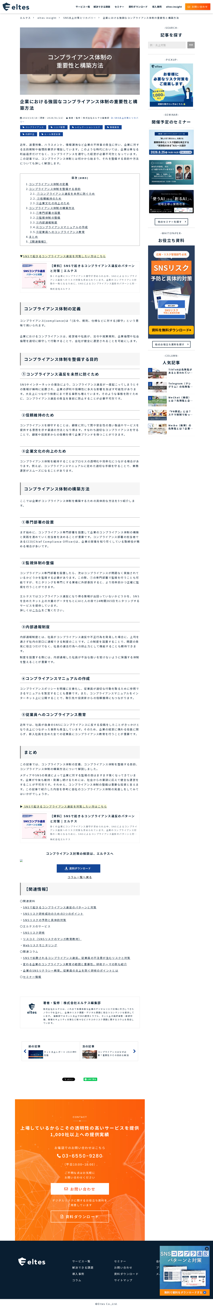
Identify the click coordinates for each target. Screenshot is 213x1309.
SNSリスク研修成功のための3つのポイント (53, 914)
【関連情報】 (38, 241)
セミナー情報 (32, 977)
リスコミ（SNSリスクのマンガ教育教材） (52, 939)
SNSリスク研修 (34, 933)
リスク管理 (59, 127)
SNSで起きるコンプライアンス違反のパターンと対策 (60, 907)
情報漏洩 (114, 127)
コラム (76, 1280)
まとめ (33, 237)
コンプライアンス (34, 127)
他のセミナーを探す (170, 221)
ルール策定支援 (52, 134)
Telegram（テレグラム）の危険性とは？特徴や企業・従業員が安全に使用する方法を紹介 (180, 385)
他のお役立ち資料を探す (170, 344)
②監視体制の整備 (48, 218)
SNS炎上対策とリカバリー (79, 17)
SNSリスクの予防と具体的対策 (44, 920)
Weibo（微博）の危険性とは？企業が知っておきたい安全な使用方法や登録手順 (180, 427)
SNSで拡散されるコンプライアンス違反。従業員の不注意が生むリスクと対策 (76, 958)
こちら (36, 610)
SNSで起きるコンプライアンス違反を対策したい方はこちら (65, 806)
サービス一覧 (83, 6)
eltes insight (174, 6)
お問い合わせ (200, 6)
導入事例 (157, 6)
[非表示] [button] (83, 178)
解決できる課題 (102, 6)
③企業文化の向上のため (53, 203)
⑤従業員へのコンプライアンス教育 (60, 232)
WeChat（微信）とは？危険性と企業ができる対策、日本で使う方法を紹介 (180, 399)
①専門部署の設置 (48, 213)
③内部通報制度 (47, 222)
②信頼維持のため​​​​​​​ (49, 198)
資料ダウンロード (138, 6)
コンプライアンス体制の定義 (49, 184)
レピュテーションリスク (87, 127)
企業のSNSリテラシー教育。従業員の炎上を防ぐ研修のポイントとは (70, 970)
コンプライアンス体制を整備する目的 (55, 189)
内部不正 (30, 134)
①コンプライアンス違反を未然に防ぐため (65, 194)
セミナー (119, 6)
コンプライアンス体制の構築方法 (52, 208)
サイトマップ (123, 1280)
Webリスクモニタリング (40, 945)
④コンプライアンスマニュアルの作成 (62, 227)
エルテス (25, 17)
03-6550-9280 (82, 1156)
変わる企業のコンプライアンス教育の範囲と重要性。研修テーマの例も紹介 (75, 964)
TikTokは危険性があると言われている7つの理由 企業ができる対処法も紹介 (180, 371)
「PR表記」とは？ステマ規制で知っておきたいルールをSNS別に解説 (180, 413)
